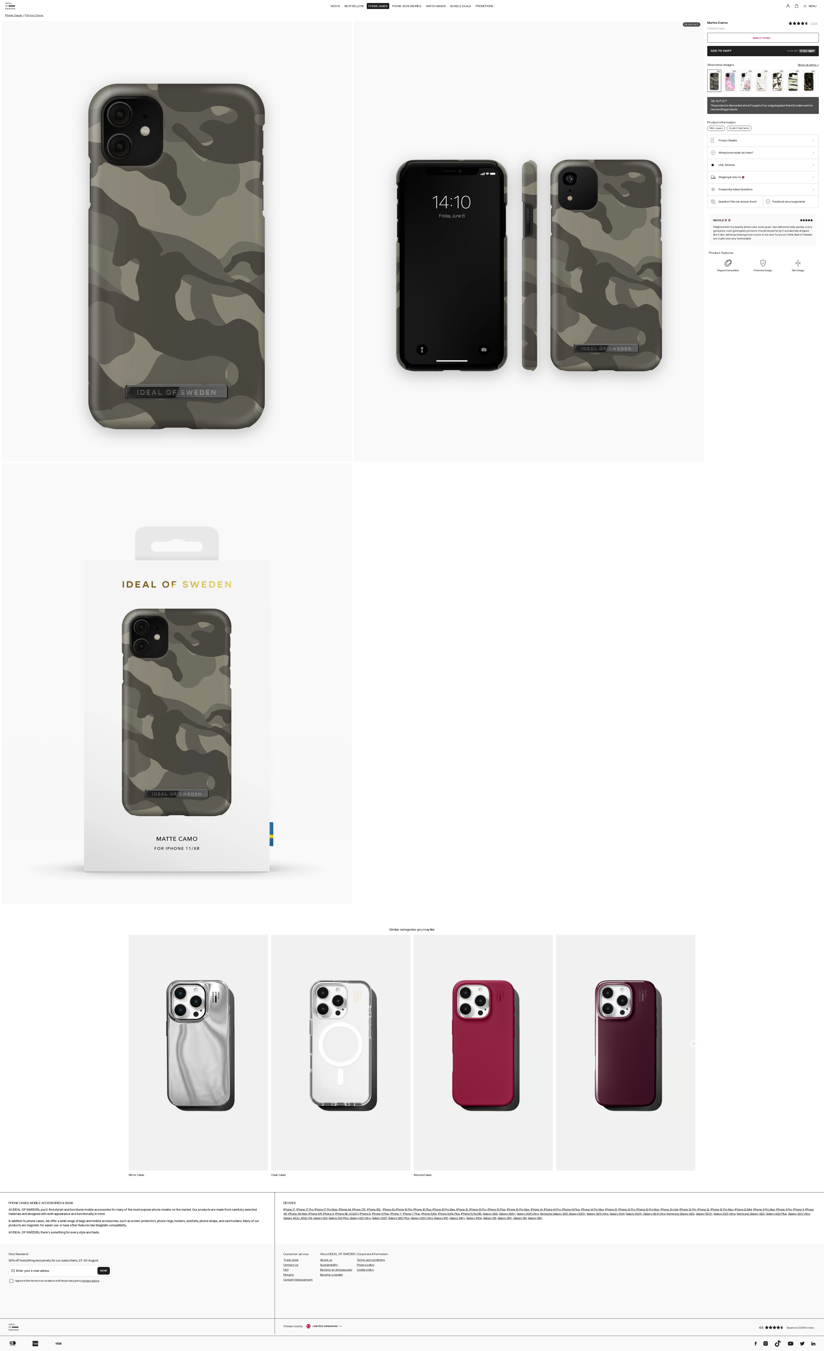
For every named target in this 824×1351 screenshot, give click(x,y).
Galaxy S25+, (577, 1213)
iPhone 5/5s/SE (471, 1213)
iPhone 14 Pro (552, 1209)
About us (326, 1260)
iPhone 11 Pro (784, 1209)
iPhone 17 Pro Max (326, 1209)
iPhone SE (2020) (346, 1213)
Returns (288, 1274)
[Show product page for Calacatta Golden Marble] (777, 81)
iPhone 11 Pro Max (764, 1209)
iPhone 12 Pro (688, 1209)
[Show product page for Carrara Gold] (761, 81)
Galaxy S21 (320, 1218)
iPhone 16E (374, 1209)
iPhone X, (328, 1213)
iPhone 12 (703, 1209)
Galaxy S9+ (505, 1218)
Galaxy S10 (440, 1218)
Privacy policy (365, 1264)
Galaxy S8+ (535, 1218)
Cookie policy (365, 1269)
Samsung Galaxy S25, (554, 1213)
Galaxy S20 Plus (398, 1218)
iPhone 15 (462, 1209)
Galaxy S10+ (457, 1218)
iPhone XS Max (297, 1213)
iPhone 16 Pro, (404, 1209)
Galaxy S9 (489, 1218)
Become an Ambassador (336, 1269)
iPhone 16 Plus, (423, 1209)
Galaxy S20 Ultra (422, 1218)
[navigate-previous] (693, 1043)
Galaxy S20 (379, 1218)
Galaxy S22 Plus (776, 1213)
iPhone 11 (798, 1209)
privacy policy (91, 1281)
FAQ (286, 1269)
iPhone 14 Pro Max (592, 1209)
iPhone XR (315, 1213)
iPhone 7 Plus (411, 1213)
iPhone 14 (537, 1209)
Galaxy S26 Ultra (528, 1213)
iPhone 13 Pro (626, 1209)
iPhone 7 (396, 1213)
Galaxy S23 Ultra (724, 1213)
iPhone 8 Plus (380, 1213)
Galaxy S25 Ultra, (598, 1213)
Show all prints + (808, 65)
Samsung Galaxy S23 (680, 1213)
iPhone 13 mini (669, 1209)
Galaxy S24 (617, 1213)
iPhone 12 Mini (743, 1209)
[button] (787, 1327)
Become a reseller (331, 1274)
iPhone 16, (389, 1209)
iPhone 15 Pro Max (518, 1209)
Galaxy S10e (474, 1218)
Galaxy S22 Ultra (799, 1213)
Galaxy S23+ (704, 1213)
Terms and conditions (371, 1260)
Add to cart (763, 51)
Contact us (290, 1264)
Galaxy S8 (520, 1218)
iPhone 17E (359, 1209)
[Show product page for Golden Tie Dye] (793, 81)
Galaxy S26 (490, 1213)
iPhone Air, (345, 1209)
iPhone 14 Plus (570, 1209)
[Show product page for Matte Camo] (714, 81)
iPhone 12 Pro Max (722, 1209)
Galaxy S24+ (634, 1213)
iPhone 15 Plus (496, 1209)
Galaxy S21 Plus (338, 1218)
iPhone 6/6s (429, 1213)
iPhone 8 (365, 1213)
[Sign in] (788, 6)
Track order (290, 1260)
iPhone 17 (289, 1209)
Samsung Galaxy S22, (751, 1213)
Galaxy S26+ (507, 1213)
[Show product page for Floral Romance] (746, 81)
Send (103, 1271)
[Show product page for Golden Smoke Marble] (809, 81)
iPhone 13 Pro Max (647, 1209)
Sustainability (329, 1264)
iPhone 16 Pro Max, (444, 1209)
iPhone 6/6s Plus (449, 1213)
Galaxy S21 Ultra (360, 1218)
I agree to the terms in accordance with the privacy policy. (57, 1281)
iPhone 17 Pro (305, 1209)
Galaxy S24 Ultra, (654, 1213)
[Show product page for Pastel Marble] (730, 81)
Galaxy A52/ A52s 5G (297, 1218)
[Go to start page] (10, 6)
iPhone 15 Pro (477, 1209)
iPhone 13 (611, 1209)
